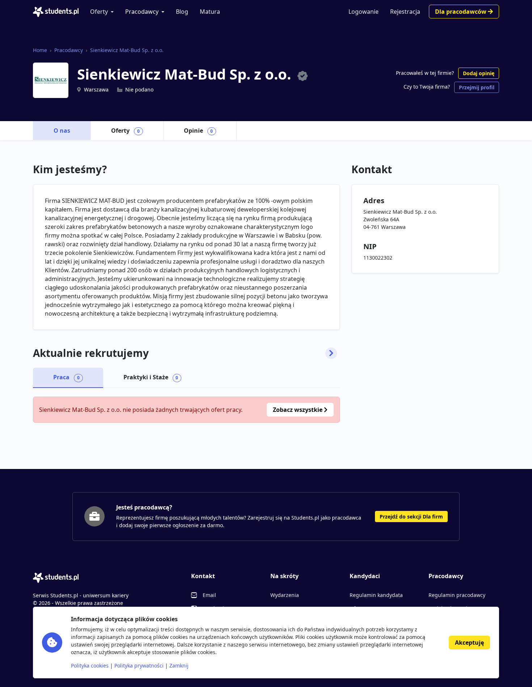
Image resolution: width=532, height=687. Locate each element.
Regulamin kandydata (376, 595)
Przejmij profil (476, 87)
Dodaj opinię (478, 73)
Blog (182, 12)
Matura (210, 12)
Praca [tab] (66, 377)
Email (209, 595)
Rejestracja (405, 12)
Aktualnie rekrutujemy (91, 353)
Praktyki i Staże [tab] (150, 377)
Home (40, 50)
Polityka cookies (90, 665)
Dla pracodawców (461, 12)
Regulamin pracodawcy (456, 595)
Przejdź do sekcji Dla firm (411, 516)
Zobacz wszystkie (298, 410)
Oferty (99, 12)
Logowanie (364, 12)
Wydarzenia (284, 595)
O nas (62, 131)
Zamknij (179, 665)
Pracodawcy (142, 12)
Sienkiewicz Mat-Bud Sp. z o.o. (127, 50)
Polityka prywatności (139, 665)
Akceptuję (469, 643)
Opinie (198, 131)
